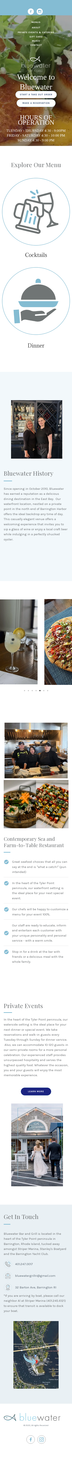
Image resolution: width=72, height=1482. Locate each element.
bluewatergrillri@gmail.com (35, 1276)
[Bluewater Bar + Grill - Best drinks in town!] (36, 212)
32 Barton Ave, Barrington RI (35, 1287)
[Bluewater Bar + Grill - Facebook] (31, 11)
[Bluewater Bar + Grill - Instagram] (40, 11)
